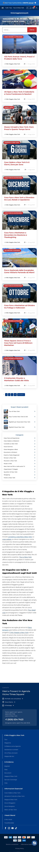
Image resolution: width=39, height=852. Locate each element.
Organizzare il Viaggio (11, 469)
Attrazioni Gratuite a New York (14, 796)
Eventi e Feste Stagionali (11, 455)
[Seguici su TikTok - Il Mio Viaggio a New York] (16, 828)
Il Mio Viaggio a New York (12, 64)
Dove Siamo (9, 702)
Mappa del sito (9, 756)
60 (15, 394)
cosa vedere (6, 539)
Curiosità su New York (11, 443)
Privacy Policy (19, 848)
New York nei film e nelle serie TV (14, 466)
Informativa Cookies (27, 844)
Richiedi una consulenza (13, 699)
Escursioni (7, 773)
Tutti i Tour (8, 8)
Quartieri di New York (10, 472)
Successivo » (21, 394)
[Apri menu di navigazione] (3, 8)
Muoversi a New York (10, 460)
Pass (5, 769)
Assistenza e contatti (11, 749)
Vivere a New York (9, 477)
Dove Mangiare (9, 806)
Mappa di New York (10, 776)
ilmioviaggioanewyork (19, 13)
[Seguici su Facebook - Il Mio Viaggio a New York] (5, 828)
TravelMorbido (9, 823)
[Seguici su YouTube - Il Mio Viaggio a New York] (12, 828)
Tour (5, 739)
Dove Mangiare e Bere (11, 449)
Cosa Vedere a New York (12, 793)
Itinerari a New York (12, 142)
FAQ (5, 783)
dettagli (31, 3)
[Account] (36, 8)
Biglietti (7, 766)
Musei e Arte (9, 107)
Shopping (7, 475)
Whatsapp (8, 705)
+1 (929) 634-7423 (14, 719)
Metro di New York (10, 810)
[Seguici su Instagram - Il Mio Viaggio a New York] (9, 828)
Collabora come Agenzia (12, 746)
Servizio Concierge (10, 779)
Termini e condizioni (12, 844)
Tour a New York (25, 557)
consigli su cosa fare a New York (20, 537)
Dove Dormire (8, 446)
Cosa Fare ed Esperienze (13, 72)
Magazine (7, 743)
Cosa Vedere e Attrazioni (13, 37)
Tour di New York (18, 8)
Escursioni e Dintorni (12, 250)
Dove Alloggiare (9, 803)
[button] (34, 843)
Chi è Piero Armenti (11, 753)
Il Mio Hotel (8, 819)
